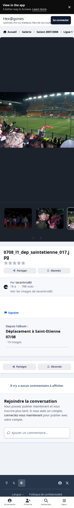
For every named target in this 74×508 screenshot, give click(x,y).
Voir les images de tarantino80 (31, 291)
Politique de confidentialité (45, 494)
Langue (17, 494)
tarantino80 (24, 282)
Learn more (8, 7)
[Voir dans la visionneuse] (37, 119)
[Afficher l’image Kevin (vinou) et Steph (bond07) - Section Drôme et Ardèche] (50, 218)
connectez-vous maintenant (23, 415)
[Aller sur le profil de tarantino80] (6, 287)
